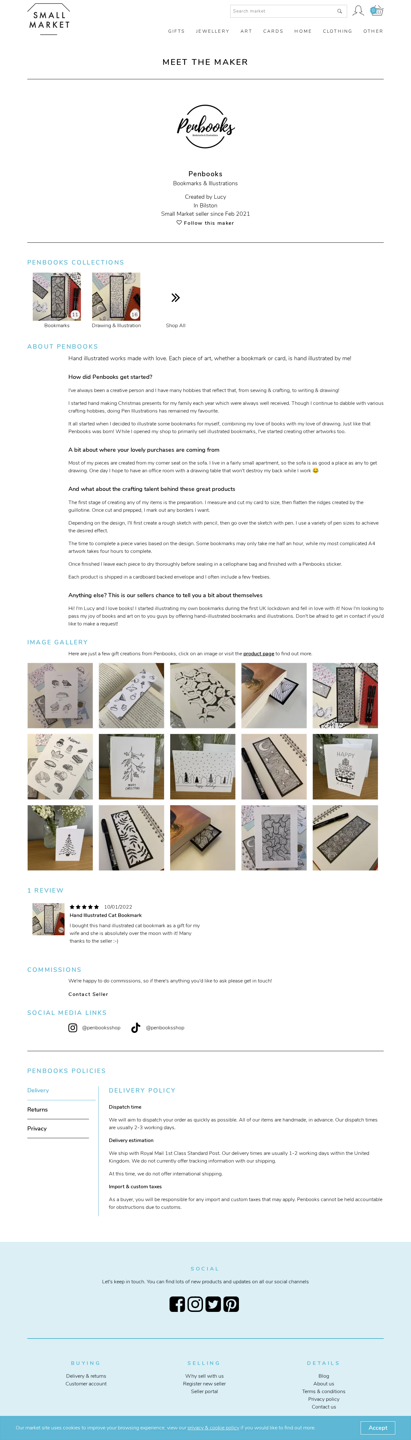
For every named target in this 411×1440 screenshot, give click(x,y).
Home (303, 31)
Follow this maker (208, 223)
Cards (273, 31)
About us (323, 1383)
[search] (339, 11)
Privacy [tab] (37, 1128)
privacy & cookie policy (213, 1427)
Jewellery (213, 31)
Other (373, 31)
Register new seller (204, 1383)
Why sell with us (204, 1376)
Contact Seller (88, 994)
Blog (324, 1376)
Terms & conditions (323, 1391)
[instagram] (197, 1304)
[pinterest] (232, 1304)
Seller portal (204, 1391)
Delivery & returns (86, 1376)
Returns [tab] (37, 1109)
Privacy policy (323, 1399)
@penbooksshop (101, 1027)
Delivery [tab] (38, 1090)
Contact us (324, 1406)
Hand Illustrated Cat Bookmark (106, 915)
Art (246, 31)
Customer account (86, 1383)
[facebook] (179, 1304)
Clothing (338, 31)
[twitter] (214, 1304)
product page (258, 653)
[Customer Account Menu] (358, 11)
